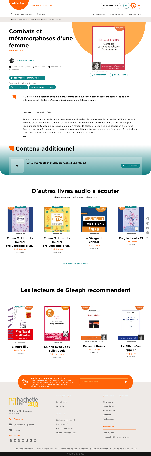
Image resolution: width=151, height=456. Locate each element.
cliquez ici (44, 386)
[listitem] (11, 440)
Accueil (13, 20)
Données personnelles (25, 449)
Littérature (23, 20)
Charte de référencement (124, 449)
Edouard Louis (17, 50)
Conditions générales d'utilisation (95, 449)
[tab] (11, 14)
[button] (111, 6)
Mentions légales (69, 449)
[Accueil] (19, 5)
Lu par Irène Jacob (25, 60)
